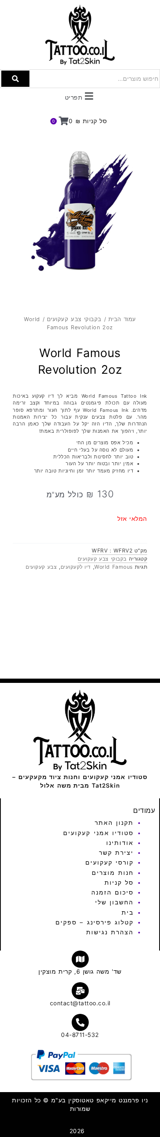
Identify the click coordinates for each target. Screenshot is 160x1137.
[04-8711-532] (80, 1022)
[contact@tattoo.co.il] (80, 990)
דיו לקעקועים (76, 567)
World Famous (113, 567)
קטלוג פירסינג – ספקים (94, 922)
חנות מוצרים (113, 872)
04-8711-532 (80, 1034)
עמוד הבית (122, 319)
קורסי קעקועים (109, 862)
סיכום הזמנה (112, 892)
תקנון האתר (114, 822)
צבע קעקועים (41, 567)
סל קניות (119, 882)
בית (128, 912)
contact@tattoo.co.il (80, 1003)
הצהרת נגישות (110, 932)
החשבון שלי (114, 902)
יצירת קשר (116, 852)
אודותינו (120, 842)
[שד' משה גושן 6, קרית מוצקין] (80, 959)
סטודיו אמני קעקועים (98, 833)
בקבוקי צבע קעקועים (74, 319)
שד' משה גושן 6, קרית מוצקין (79, 971)
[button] (80, 96)
